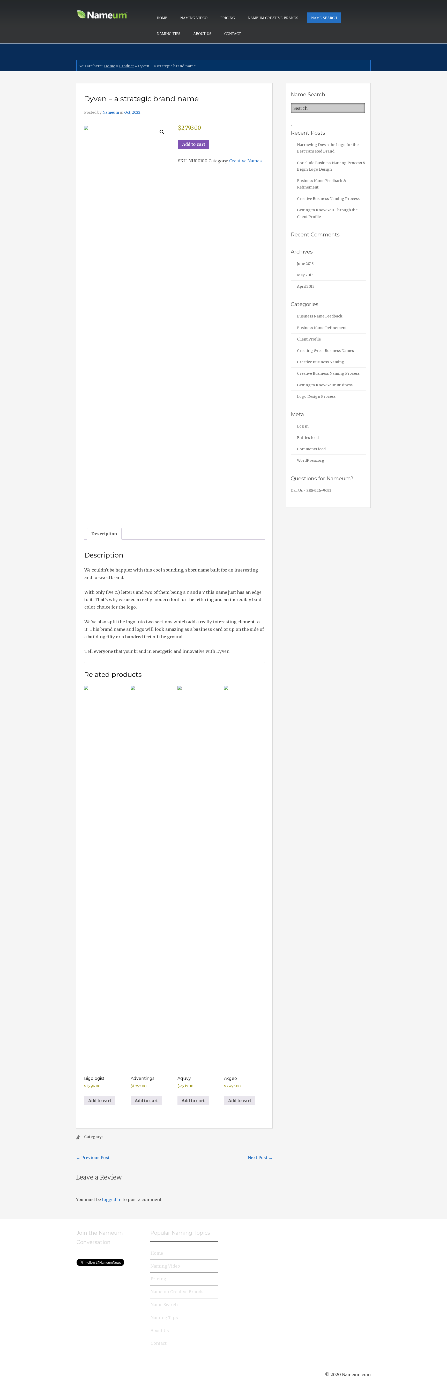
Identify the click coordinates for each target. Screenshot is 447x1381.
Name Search (324, 18)
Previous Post (93, 1157)
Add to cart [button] (99, 1100)
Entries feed (308, 437)
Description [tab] (104, 533)
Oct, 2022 (132, 112)
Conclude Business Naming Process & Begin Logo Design (331, 166)
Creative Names (245, 160)
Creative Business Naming (320, 362)
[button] (162, 132)
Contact (232, 34)
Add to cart (193, 144)
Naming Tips (168, 34)
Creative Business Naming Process (328, 198)
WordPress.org (310, 460)
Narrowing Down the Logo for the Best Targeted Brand (328, 148)
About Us (202, 34)
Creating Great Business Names (325, 350)
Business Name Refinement (322, 328)
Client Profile (309, 339)
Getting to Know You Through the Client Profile (327, 213)
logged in (112, 1199)
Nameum (110, 112)
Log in (303, 426)
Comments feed (311, 449)
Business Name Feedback (319, 316)
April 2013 (306, 286)
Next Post (260, 1157)
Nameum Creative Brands (273, 18)
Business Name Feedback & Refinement (321, 184)
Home (162, 18)
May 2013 (305, 275)
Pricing (227, 18)
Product (126, 66)
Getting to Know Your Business (325, 385)
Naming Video (193, 18)
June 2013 (305, 263)
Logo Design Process (316, 396)
